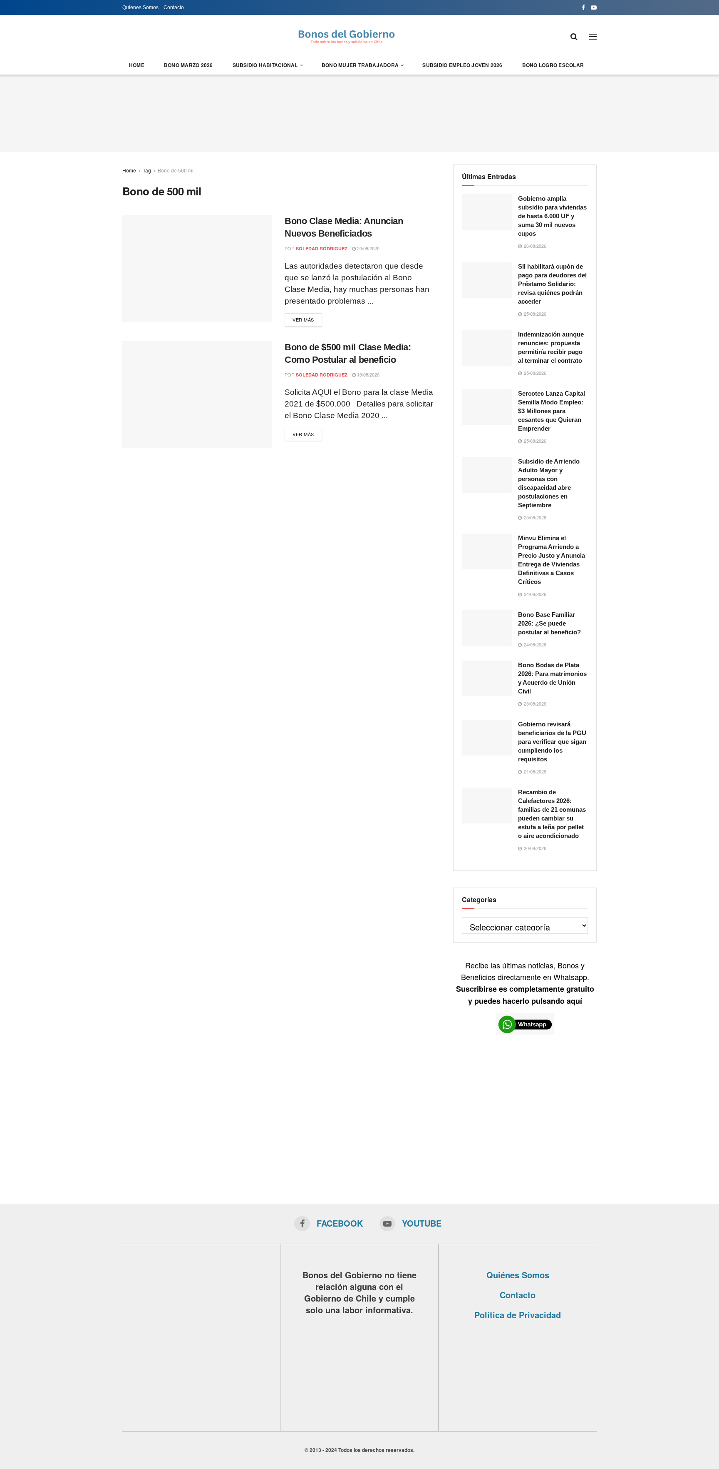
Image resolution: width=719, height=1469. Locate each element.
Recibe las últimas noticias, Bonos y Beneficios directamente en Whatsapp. (525, 983)
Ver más (303, 319)
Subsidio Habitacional (265, 65)
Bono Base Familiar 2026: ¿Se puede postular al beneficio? (549, 623)
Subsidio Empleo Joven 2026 (462, 65)
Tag (147, 170)
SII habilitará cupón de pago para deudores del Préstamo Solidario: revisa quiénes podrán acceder (552, 284)
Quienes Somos (140, 7)
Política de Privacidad (517, 1315)
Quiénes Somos (517, 1275)
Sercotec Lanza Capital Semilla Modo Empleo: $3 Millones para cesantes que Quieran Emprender (551, 411)
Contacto (174, 7)
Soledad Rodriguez (321, 248)
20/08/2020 (367, 248)
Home (136, 65)
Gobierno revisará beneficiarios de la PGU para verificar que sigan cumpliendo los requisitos (552, 742)
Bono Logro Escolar (553, 65)
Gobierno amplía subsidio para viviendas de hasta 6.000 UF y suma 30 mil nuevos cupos (552, 216)
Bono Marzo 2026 (188, 65)
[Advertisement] (359, 112)
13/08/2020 (367, 374)
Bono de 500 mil (176, 170)
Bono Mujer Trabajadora (360, 65)
